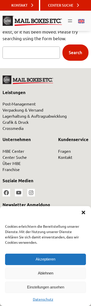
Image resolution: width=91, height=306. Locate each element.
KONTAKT (19, 5)
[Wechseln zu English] (78, 21)
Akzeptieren (45, 259)
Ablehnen (45, 273)
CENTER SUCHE (60, 5)
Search (75, 52)
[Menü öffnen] (70, 21)
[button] (83, 212)
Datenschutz (43, 299)
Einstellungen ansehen (45, 287)
